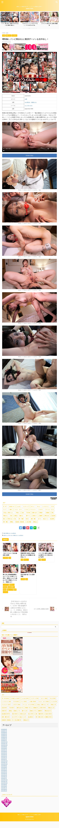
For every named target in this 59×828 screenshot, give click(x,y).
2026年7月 (4, 731)
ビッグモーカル (28, 105)
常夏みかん (5, 515)
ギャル (38, 506)
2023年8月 (4, 786)
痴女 (4, 518)
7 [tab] (32, 28)
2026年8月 (4, 729)
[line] (34, 527)
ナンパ (4, 509)
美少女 (27, 518)
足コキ (39, 518)
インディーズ (25, 506)
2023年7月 (4, 787)
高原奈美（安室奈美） (20, 521)
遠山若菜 (52, 518)
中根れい (18, 512)
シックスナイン (45, 506)
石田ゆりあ (9, 518)
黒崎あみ (35, 521)
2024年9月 (4, 765)
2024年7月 (4, 768)
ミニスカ (26, 509)
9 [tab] (35, 28)
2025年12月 (4, 742)
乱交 (23, 512)
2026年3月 (4, 737)
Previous (2, 18)
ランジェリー (33, 509)
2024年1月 (4, 778)
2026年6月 (4, 732)
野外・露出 (5, 521)
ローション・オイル (49, 509)
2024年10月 (4, 764)
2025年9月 (4, 746)
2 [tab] (25, 28)
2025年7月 (4, 750)
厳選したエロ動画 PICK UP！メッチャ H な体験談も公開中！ (29, 814)
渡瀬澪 (40, 515)
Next (57, 18)
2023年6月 (4, 789)
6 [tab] (30, 28)
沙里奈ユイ (34, 515)
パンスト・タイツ (18, 509)
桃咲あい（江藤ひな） (19, 515)
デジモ (52, 506)
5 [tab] (29, 28)
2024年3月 (4, 775)
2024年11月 (4, 762)
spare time (29, 8)
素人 (15, 518)
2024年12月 (4, 761)
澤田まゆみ (47, 515)
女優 (26, 99)
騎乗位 (11, 521)
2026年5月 (4, 734)
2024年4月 (4, 773)
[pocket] (27, 527)
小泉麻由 (47, 512)
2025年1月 (4, 759)
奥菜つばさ (34, 512)
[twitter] (20, 527)
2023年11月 (4, 781)
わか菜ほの (27, 102)
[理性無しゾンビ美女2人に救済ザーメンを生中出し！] (31, 527)
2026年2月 (4, 739)
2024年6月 (4, 770)
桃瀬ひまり (34, 102)
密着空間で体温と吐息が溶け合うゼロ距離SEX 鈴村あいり (28, 555)
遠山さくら (45, 518)
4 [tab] (27, 28)
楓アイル (28, 515)
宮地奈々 (41, 512)
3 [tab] (26, 28)
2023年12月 (4, 780)
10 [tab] (36, 28)
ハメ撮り (10, 509)
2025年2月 (4, 757)
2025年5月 (4, 753)
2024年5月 (4, 772)
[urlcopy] (38, 527)
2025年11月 (4, 743)
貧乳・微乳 (33, 518)
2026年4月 (4, 735)
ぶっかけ (19, 506)
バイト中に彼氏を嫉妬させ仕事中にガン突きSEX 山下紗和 (45, 555)
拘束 (11, 515)
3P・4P (4, 506)
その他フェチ (11, 506)
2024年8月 (4, 767)
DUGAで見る (29, 155)
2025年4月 (4, 754)
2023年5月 (4, 791)
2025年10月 (4, 745)
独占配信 (53, 515)
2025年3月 (4, 756)
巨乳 (52, 512)
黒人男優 (29, 521)
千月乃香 (28, 512)
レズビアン (40, 509)
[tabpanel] (10, 19)
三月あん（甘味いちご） (8, 512)
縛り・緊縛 (21, 518)
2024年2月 (4, 776)
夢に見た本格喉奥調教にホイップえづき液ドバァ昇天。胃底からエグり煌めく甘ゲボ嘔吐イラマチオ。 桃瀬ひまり (10, 578)
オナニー (33, 506)
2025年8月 (4, 748)
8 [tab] (33, 28)
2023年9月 (4, 784)
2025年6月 (4, 751)
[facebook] (24, 527)
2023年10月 (4, 783)
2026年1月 (4, 740)
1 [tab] (23, 28)
